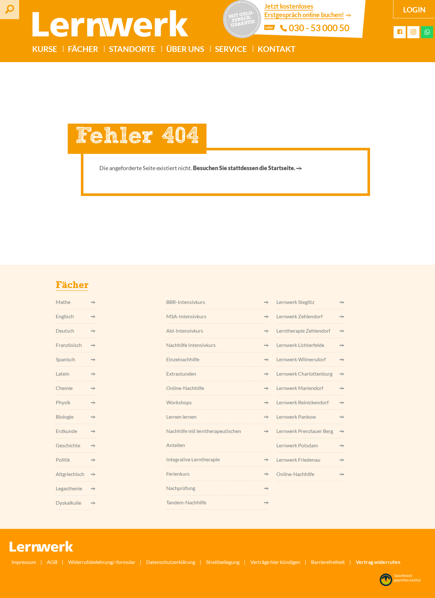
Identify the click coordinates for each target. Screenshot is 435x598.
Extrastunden (181, 374)
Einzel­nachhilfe (182, 359)
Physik (63, 402)
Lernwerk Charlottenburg (304, 374)
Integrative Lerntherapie (193, 459)
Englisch (65, 316)
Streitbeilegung (222, 562)
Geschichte (68, 445)
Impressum (23, 562)
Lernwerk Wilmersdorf (301, 359)
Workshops (179, 402)
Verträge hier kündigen (275, 562)
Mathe (63, 302)
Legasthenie (69, 488)
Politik (63, 460)
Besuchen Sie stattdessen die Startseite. (244, 167)
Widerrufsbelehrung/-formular (101, 562)
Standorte (132, 49)
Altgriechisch (70, 474)
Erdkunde (66, 431)
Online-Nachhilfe (185, 388)
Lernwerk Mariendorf (299, 388)
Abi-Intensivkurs (184, 331)
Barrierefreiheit (328, 562)
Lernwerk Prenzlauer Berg (304, 431)
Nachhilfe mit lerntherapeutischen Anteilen (203, 438)
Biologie (65, 417)
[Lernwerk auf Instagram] (413, 32)
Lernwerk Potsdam (297, 445)
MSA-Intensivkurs (186, 316)
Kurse (44, 49)
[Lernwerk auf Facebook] (400, 32)
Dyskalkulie (68, 503)
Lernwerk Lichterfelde (300, 345)
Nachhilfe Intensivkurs (191, 345)
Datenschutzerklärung (170, 562)
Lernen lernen (181, 417)
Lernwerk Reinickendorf (302, 402)
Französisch (69, 345)
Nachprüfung (180, 488)
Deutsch (65, 331)
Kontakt (277, 49)
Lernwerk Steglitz (295, 302)
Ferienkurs (177, 474)
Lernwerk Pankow (296, 417)
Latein (62, 374)
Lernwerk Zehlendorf (299, 316)
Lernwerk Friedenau (298, 460)
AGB (52, 562)
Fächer (83, 49)
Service (231, 49)
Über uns (185, 49)
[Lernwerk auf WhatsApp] (427, 32)
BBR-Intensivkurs (185, 302)
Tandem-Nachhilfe (186, 502)
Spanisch (65, 359)
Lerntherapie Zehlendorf (303, 331)
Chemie (64, 388)
